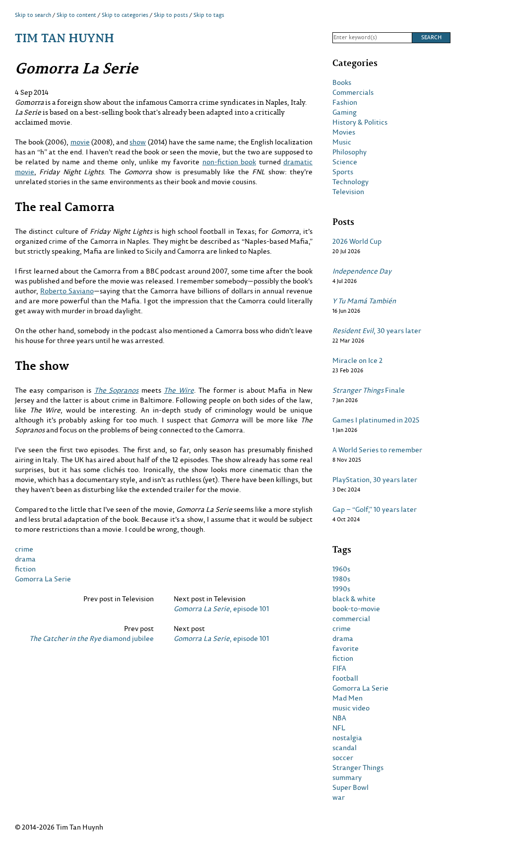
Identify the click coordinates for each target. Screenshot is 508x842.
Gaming (344, 112)
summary (347, 777)
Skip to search (33, 15)
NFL (338, 728)
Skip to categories (125, 15)
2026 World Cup (356, 241)
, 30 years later (376, 331)
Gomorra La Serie (43, 578)
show (137, 142)
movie (80, 142)
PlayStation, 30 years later (374, 480)
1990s (341, 589)
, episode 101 (221, 609)
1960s (341, 569)
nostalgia (347, 738)
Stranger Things (357, 767)
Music (341, 142)
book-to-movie (356, 609)
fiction (25, 568)
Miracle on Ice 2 (357, 360)
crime (24, 549)
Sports (342, 172)
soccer (342, 758)
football (345, 678)
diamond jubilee (91, 638)
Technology (350, 182)
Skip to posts (171, 15)
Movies (343, 132)
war (338, 797)
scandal (344, 748)
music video (351, 708)
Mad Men (347, 698)
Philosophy (349, 152)
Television (348, 192)
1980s (341, 579)
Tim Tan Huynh (64, 37)
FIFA (339, 668)
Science (344, 162)
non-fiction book (229, 161)
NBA (339, 718)
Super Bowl (350, 787)
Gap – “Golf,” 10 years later (374, 509)
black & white (354, 599)
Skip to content (76, 15)
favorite (345, 648)
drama (25, 559)
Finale (368, 390)
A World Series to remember (377, 450)
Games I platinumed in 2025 (375, 420)
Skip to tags (208, 15)
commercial (351, 619)
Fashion (344, 102)
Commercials (353, 92)
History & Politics (359, 122)
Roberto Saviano (67, 290)
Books (341, 82)
